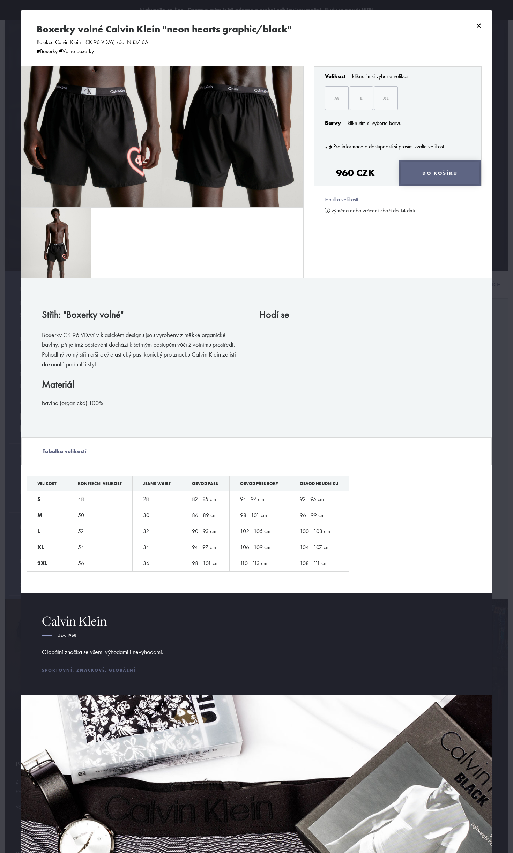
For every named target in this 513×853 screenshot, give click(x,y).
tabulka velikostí (341, 199)
